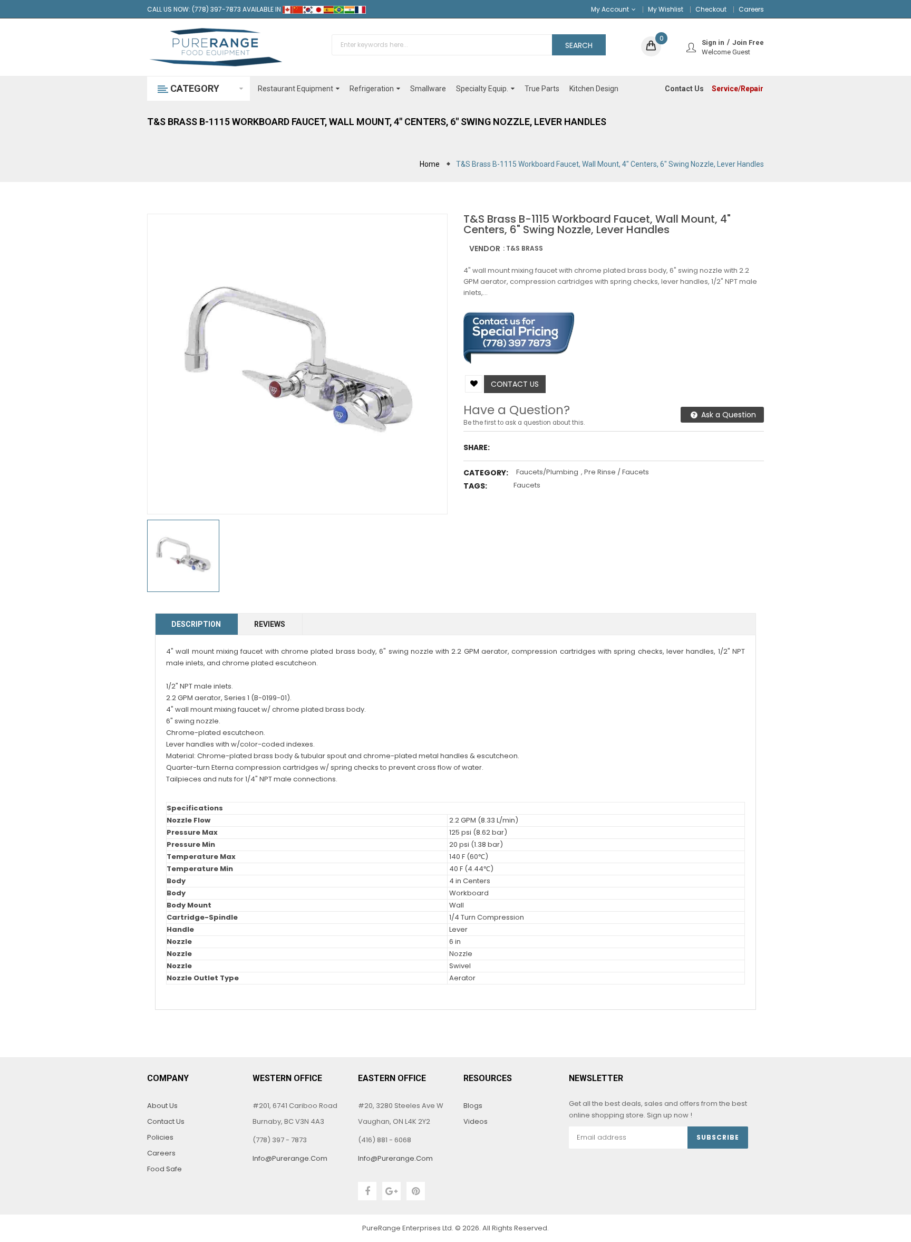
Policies (160, 1137)
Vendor (484, 248)
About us (162, 1106)
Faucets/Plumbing (547, 472)
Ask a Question (727, 414)
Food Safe (164, 1169)
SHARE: (476, 447)
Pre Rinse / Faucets (616, 472)
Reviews (269, 624)
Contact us (515, 384)
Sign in (713, 42)
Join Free (748, 42)
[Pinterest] (415, 1191)
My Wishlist (665, 9)
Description (196, 624)
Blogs (472, 1106)
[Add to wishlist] (473, 384)
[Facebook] (367, 1191)
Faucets (526, 485)
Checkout (710, 9)
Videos (475, 1121)
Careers (751, 9)
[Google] (391, 1191)
